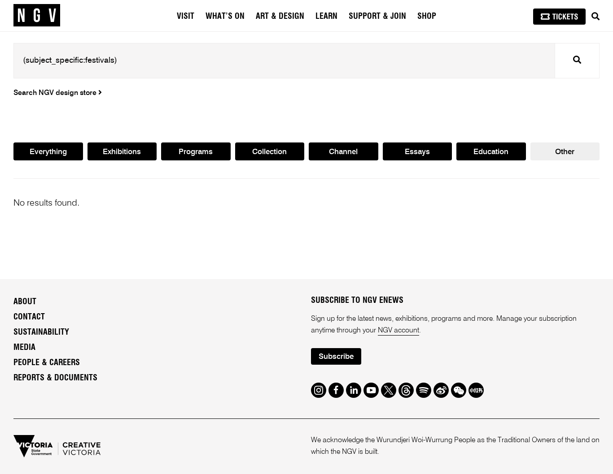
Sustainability (41, 332)
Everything (48, 152)
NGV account (398, 330)
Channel (343, 152)
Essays (417, 152)
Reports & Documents (55, 378)
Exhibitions (122, 152)
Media (24, 348)
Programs (196, 152)
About (24, 302)
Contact (29, 317)
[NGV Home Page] (36, 16)
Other (564, 152)
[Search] (595, 17)
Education (490, 152)
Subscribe (336, 357)
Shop (426, 17)
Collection (269, 152)
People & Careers (46, 363)
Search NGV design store (55, 93)
